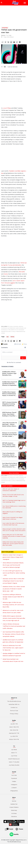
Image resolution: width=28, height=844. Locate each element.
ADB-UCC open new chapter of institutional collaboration (11, 490)
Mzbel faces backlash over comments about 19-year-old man (13, 660)
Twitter (14, 781)
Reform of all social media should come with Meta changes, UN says (13, 496)
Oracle (6, 274)
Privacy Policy (14, 713)
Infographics (14, 790)
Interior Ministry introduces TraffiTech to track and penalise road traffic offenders (14, 626)
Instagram (14, 784)
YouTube (14, 775)
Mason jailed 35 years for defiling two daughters (12, 513)
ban (7, 336)
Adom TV (14, 752)
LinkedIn (14, 787)
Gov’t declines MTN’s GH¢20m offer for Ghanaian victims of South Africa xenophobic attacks (13, 634)
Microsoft (21, 271)
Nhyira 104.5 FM (14, 739)
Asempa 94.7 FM (14, 733)
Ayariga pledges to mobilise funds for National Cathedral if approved (14, 654)
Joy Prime (14, 755)
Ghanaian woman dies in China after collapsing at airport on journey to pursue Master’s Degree (13, 581)
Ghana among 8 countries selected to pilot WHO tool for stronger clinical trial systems (14, 530)
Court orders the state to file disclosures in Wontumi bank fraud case (13, 525)
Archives (14, 813)
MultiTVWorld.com (14, 759)
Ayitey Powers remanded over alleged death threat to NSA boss (12, 519)
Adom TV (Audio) (14, 762)
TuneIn (10, 829)
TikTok (12, 336)
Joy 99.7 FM (14, 724)
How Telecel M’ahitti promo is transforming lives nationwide (14, 507)
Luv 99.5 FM (14, 736)
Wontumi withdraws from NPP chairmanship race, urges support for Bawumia (13, 648)
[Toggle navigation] (25, 3)
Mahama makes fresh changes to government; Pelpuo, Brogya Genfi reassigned (13, 557)
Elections (14, 816)
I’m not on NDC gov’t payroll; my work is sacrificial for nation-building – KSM (14, 573)
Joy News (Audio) (14, 765)
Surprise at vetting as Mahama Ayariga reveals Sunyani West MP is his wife (13, 597)
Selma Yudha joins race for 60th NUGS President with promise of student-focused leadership (14, 537)
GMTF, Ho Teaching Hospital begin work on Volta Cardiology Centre (14, 502)
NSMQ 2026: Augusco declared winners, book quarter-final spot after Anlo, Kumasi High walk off (14, 618)
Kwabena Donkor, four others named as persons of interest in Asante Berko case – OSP (14, 589)
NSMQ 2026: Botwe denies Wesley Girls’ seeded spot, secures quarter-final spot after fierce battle (13, 544)
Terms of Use (14, 710)
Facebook (14, 778)
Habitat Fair (14, 804)
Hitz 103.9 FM (14, 730)
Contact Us (14, 707)
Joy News (14, 749)
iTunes (20, 829)
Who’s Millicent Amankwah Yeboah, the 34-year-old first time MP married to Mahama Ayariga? (13, 565)
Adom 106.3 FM (14, 727)
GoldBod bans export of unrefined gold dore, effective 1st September (13, 641)
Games (14, 801)
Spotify (16, 834)
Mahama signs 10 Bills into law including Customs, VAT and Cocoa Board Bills (13, 605)
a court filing (6, 108)
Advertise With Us (14, 704)
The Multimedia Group (14, 701)
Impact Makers (14, 807)
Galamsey (14, 810)
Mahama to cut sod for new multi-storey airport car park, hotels (13, 611)
